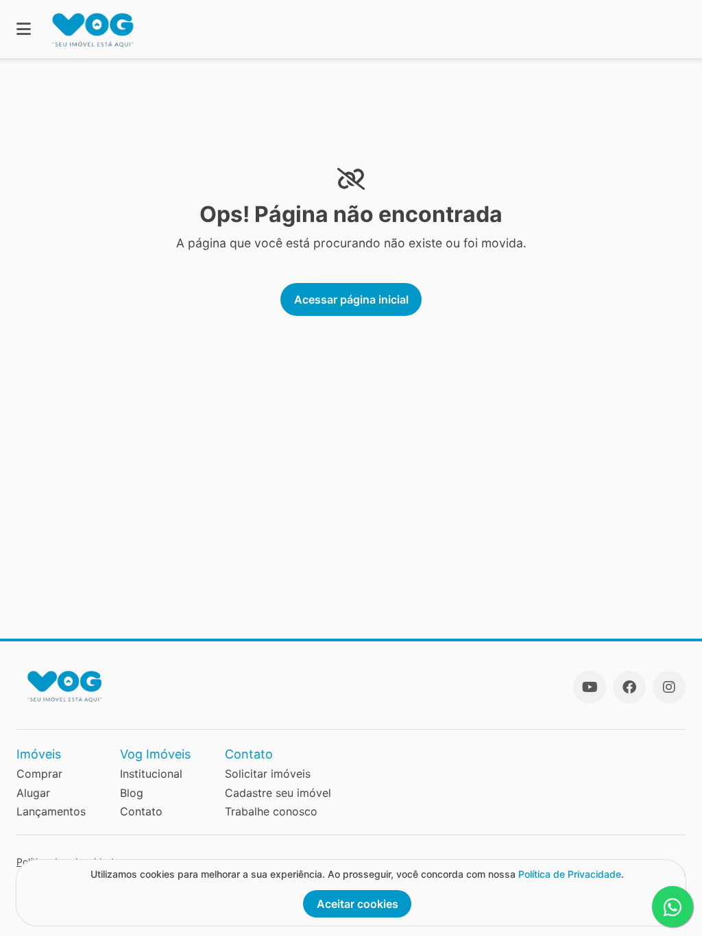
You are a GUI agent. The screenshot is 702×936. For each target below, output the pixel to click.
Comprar (39, 773)
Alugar (33, 793)
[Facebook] (629, 687)
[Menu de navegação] (23, 29)
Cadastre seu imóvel (278, 793)
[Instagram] (669, 687)
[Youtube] (589, 687)
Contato (141, 811)
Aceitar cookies (357, 904)
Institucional (151, 773)
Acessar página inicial (351, 299)
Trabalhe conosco (271, 811)
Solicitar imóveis (268, 773)
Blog (131, 793)
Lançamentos (51, 811)
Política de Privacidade (569, 874)
